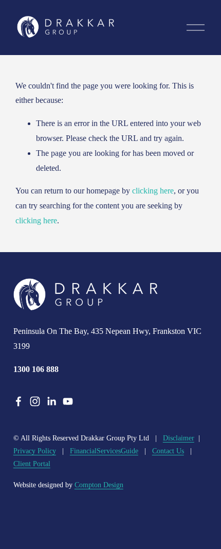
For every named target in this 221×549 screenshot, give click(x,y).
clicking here (153, 190)
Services (109, 451)
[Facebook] (18, 401)
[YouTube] (68, 401)
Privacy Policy (34, 451)
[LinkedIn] (51, 401)
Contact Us (168, 451)
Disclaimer (178, 438)
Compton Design (99, 485)
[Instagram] (35, 401)
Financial (83, 451)
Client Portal (31, 464)
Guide (129, 451)
